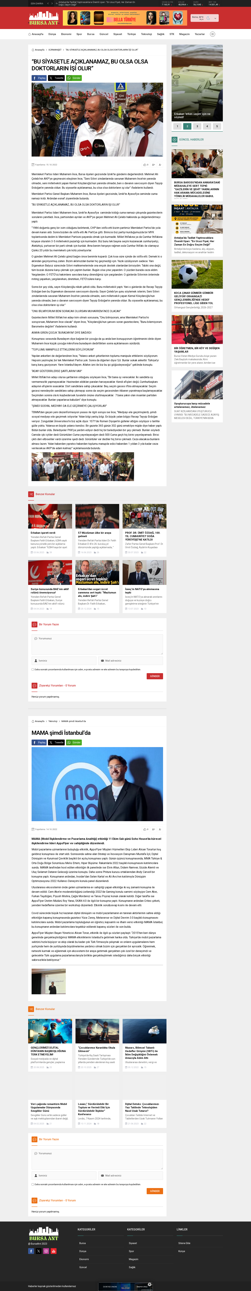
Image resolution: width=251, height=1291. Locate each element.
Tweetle (59, 78)
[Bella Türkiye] (125, 24)
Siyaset (133, 1243)
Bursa (82, 1243)
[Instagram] (46, 1251)
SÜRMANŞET (54, 49)
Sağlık (132, 1267)
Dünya (82, 1251)
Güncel (83, 1267)
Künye (181, 1251)
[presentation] (175, 83)
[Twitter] (38, 1251)
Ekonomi (84, 1259)
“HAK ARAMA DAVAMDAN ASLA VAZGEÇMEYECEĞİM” (85, 3)
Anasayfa (39, 49)
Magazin (133, 1259)
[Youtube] (54, 1251)
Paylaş (41, 78)
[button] (177, 126)
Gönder (77, 78)
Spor (131, 1251)
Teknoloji (52, 721)
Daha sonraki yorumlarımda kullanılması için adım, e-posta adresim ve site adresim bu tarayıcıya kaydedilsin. (88, 669)
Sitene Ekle (184, 1243)
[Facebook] (31, 1251)
